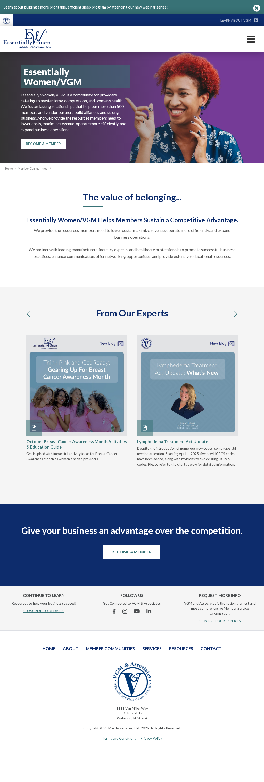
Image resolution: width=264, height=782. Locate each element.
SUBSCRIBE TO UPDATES (43, 611)
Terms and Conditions (119, 738)
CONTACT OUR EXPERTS (220, 621)
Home (49, 648)
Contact (211, 648)
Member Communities (110, 648)
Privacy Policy (151, 738)
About (70, 648)
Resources (181, 648)
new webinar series (151, 7)
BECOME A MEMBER (43, 144)
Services (152, 648)
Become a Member (132, 551)
